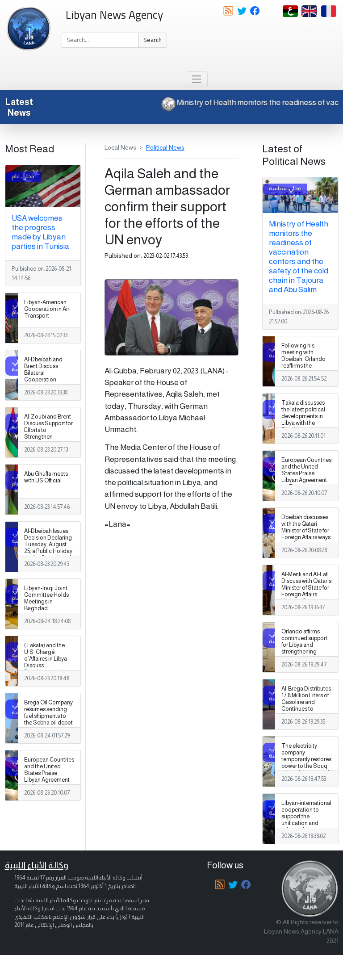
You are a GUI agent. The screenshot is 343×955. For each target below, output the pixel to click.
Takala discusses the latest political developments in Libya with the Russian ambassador (303, 420)
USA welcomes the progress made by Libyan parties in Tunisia (40, 232)
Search (152, 40)
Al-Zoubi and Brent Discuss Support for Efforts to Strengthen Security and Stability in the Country (48, 437)
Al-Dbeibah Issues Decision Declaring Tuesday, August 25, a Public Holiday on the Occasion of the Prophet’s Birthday (48, 551)
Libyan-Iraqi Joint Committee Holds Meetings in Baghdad (46, 598)
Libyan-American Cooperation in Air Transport (46, 309)
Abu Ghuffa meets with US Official (46, 477)
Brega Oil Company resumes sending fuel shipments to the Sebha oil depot (48, 712)
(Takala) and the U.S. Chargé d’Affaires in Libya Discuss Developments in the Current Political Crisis (48, 665)
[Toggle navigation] (197, 79)
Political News (165, 147)
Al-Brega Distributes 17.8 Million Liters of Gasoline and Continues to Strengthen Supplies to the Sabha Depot (306, 709)
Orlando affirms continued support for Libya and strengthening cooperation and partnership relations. (304, 651)
